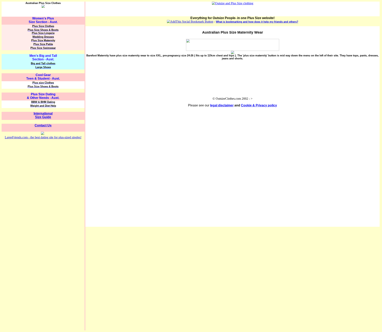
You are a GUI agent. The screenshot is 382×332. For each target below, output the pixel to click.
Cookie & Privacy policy (259, 105)
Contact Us (43, 125)
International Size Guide (43, 115)
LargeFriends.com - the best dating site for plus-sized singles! (43, 137)
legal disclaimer (222, 105)
